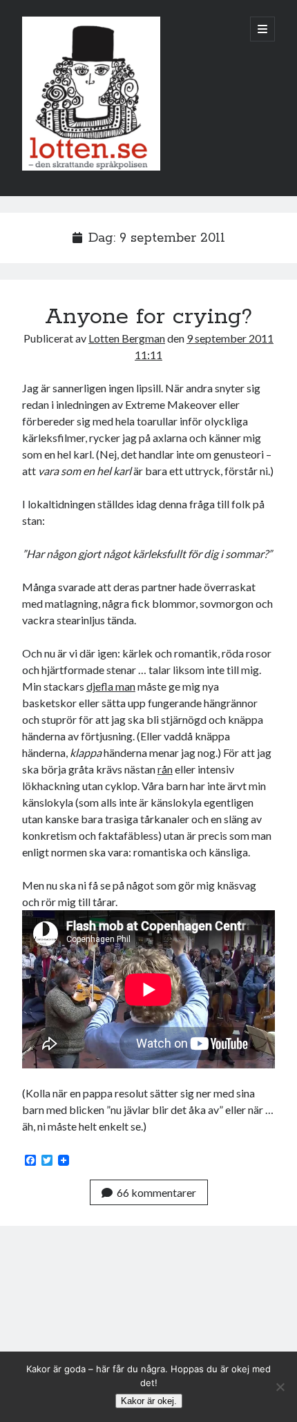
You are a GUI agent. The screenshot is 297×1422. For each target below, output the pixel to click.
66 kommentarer (156, 1192)
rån (165, 769)
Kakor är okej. (149, 1401)
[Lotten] (91, 167)
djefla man (110, 686)
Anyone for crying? (148, 317)
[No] (280, 1387)
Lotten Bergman (126, 338)
